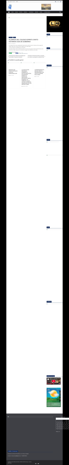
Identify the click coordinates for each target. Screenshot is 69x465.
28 (65, 428)
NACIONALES (31, 12)
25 (58, 428)
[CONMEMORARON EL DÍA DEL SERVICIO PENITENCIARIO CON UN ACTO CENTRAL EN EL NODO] (39, 62)
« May (57, 431)
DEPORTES (36, 12)
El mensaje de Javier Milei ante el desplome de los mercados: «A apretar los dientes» (17, 56)
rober (14, 43)
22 (67, 426)
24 (56, 428)
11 (58, 424)
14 (65, 424)
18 (58, 426)
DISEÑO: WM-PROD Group (24, 461)
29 (67, 428)
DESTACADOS (10, 37)
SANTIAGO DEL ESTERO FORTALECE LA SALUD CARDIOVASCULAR (13, 71)
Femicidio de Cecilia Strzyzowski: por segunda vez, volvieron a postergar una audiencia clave (36, 56)
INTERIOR (25, 12)
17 (56, 426)
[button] (27, 12)
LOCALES (16, 12)
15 (67, 424)
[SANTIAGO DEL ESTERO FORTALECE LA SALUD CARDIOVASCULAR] (13, 62)
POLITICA (20, 12)
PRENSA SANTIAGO (16, 461)
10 (56, 424)
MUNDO (41, 12)
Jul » (59, 431)
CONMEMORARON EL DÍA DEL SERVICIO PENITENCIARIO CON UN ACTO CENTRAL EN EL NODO (39, 72)
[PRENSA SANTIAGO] (9, 12)
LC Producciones (47, 12)
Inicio (13, 12)
